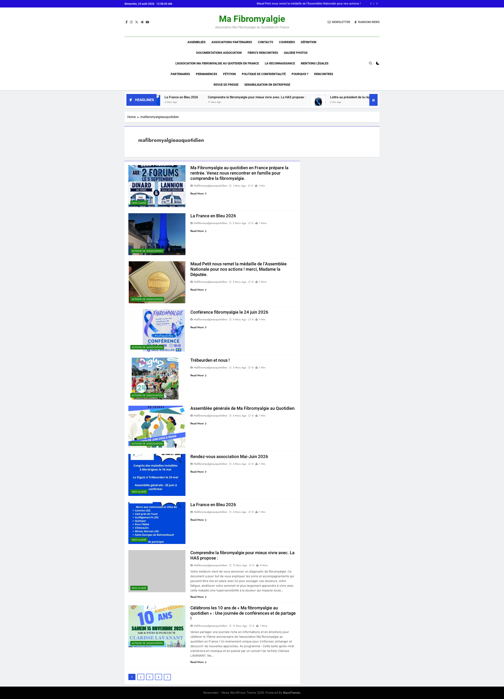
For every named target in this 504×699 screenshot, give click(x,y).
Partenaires (180, 74)
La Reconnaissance (280, 63)
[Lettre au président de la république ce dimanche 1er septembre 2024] (281, 102)
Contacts (265, 42)
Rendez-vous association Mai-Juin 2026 (229, 456)
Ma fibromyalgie (252, 19)
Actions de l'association (147, 251)
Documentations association (219, 53)
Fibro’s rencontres (263, 53)
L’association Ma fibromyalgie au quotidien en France (217, 63)
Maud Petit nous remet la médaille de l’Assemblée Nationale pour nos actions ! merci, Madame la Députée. (309, 3)
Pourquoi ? (300, 74)
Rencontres (323, 74)
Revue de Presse (226, 84)
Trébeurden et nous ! (210, 360)
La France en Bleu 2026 (213, 215)
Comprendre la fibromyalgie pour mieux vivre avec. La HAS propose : (219, 97)
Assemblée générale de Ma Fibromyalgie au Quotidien (242, 408)
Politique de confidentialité (264, 74)
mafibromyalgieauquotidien (210, 186)
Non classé (139, 203)
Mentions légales (314, 63)
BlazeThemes (291, 692)
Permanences (206, 74)
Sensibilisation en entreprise (267, 84)
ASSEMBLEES (196, 42)
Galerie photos (296, 53)
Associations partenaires (231, 42)
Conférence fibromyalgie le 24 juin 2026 (229, 312)
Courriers (287, 42)
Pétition (229, 74)
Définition (308, 42)
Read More (197, 193)
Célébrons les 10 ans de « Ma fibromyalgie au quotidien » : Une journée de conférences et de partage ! (243, 613)
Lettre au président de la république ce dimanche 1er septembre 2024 (342, 97)
